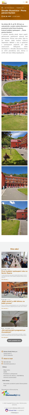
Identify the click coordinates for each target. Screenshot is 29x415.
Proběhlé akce (20, 8)
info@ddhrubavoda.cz (10, 364)
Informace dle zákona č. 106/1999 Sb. (13, 375)
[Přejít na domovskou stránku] (4, 2)
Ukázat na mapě (8, 358)
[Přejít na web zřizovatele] (14, 393)
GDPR (5, 372)
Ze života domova (9, 8)
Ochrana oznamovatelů (9, 377)
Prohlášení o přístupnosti (10, 374)
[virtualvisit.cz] (10, 410)
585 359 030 (7, 362)
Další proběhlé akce (14, 340)
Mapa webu (6, 370)
